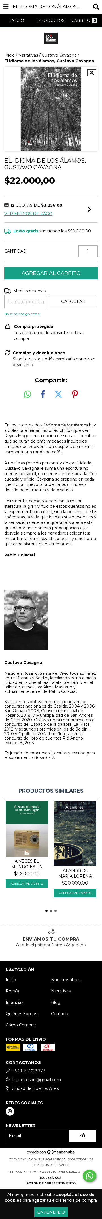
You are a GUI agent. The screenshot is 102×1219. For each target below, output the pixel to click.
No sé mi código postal (22, 314)
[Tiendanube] (51, 1154)
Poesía (12, 991)
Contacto (60, 1013)
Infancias (14, 1002)
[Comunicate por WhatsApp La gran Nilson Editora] (89, 1176)
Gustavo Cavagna (59, 55)
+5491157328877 (28, 1070)
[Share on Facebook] (42, 394)
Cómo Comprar (21, 1025)
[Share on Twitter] (58, 394)
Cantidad (15, 251)
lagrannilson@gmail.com (36, 1079)
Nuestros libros (65, 979)
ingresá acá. (51, 1178)
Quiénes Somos (21, 1013)
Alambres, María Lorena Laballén (75, 873)
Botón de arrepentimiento (51, 1183)
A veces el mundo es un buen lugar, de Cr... (27, 864)
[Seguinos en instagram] (10, 1111)
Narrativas (28, 55)
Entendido (51, 1212)
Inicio (9, 55)
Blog (55, 1002)
